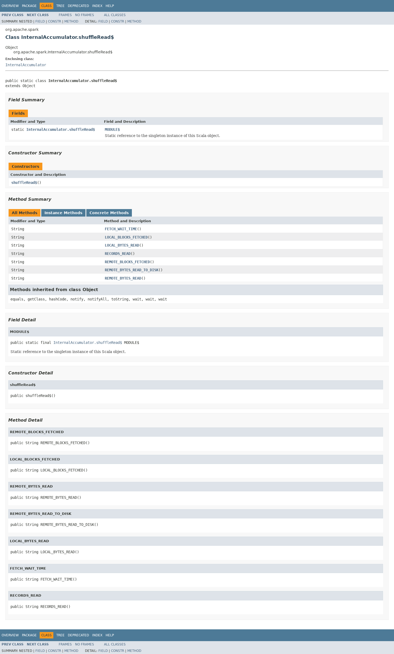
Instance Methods (63, 213)
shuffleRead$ (24, 182)
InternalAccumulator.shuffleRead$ (60, 129)
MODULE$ (112, 129)
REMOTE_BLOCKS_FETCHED (127, 262)
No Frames (84, 15)
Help (110, 6)
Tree (60, 6)
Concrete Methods (109, 213)
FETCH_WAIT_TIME (121, 229)
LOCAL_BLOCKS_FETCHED (126, 237)
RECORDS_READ (118, 253)
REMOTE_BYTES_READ (123, 278)
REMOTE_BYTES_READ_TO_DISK (131, 270)
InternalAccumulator (25, 65)
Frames (65, 15)
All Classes (115, 15)
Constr (54, 21)
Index (97, 6)
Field (40, 21)
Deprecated (78, 6)
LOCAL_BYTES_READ (122, 245)
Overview (10, 6)
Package (29, 6)
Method (71, 21)
